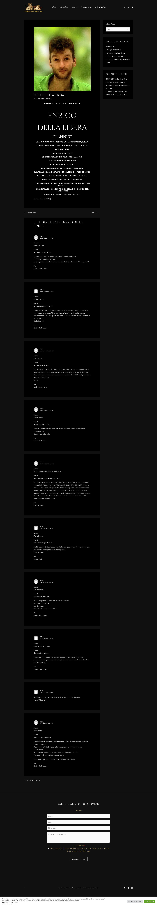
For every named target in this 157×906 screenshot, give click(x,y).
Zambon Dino (111, 46)
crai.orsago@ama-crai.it (42, 597)
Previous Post (30, 212)
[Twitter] (128, 888)
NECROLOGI (86, 7)
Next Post (95, 212)
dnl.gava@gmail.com (41, 653)
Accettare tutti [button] (149, 901)
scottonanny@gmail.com (43, 252)
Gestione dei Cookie (93, 888)
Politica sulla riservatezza (78, 888)
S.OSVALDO (110, 79)
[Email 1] (124, 7)
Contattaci (67, 888)
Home (53, 7)
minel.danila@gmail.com (42, 424)
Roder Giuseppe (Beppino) (115, 56)
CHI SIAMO (63, 7)
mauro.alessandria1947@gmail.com (46, 478)
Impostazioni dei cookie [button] (135, 901)
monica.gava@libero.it (42, 365)
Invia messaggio (78, 859)
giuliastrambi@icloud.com (43, 306)
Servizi (60, 888)
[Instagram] (132, 888)
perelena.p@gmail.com (42, 737)
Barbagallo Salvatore (114, 50)
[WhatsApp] (128, 7)
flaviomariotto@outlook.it (43, 543)
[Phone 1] (132, 7)
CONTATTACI (100, 7)
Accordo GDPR (78, 846)
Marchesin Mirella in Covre (115, 53)
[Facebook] (124, 888)
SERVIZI (75, 7)
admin (42, 236)
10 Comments (39, 99)
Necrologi (48, 99)
